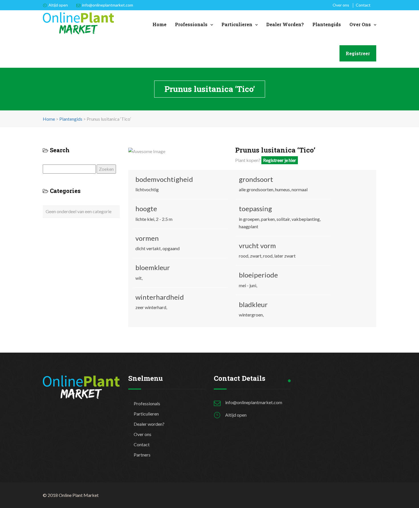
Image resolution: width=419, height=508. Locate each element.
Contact (363, 5)
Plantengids (326, 24)
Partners (142, 454)
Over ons (341, 5)
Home (159, 24)
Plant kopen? (265, 160)
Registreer (358, 53)
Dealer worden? (285, 24)
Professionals (191, 24)
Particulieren (236, 24)
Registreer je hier (279, 160)
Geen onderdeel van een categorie (78, 211)
